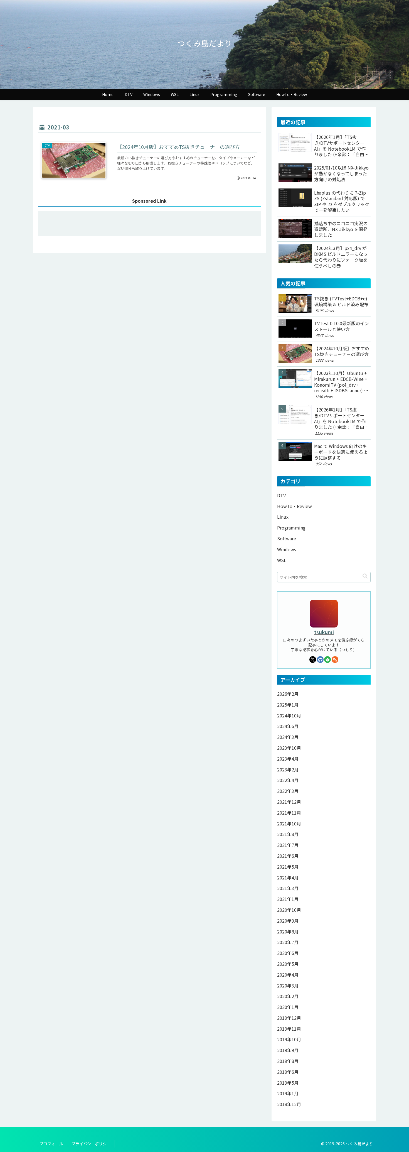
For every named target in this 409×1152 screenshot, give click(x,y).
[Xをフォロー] (312, 659)
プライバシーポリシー (91, 1143)
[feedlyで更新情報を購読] (327, 659)
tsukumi (324, 632)
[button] (365, 575)
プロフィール (51, 1143)
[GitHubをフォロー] (320, 659)
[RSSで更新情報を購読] (335, 659)
